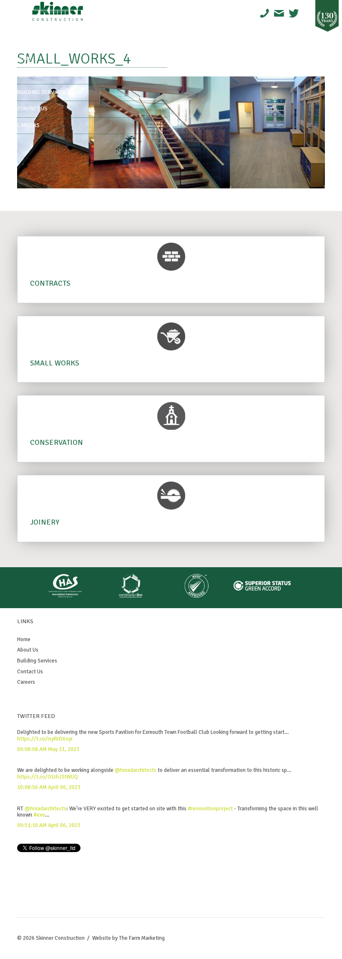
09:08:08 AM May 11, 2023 (48, 749)
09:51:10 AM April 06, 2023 (48, 825)
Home (24, 59)
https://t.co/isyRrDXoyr (45, 739)
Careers (28, 125)
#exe (39, 815)
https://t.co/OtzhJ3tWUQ (47, 777)
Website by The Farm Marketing (128, 938)
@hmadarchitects (135, 770)
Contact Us (32, 108)
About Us (29, 75)
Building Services (41, 92)
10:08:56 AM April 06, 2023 (48, 787)
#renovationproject (210, 808)
